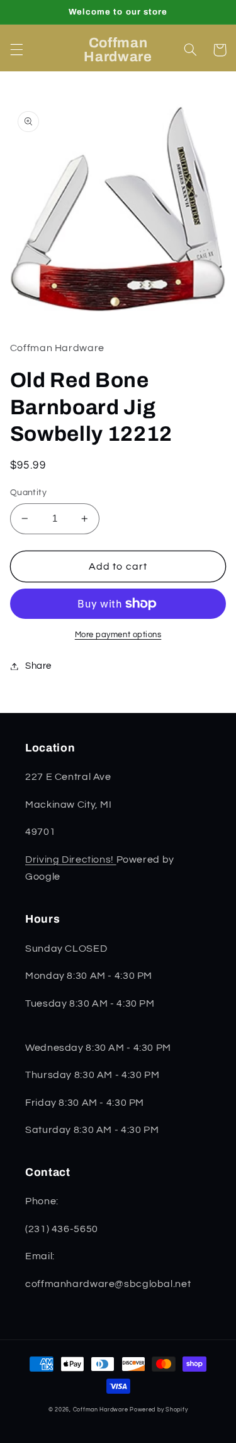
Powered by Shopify (159, 1410)
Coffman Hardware (100, 1410)
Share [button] (38, 666)
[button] (16, 49)
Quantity (28, 492)
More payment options (118, 635)
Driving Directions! (70, 859)
